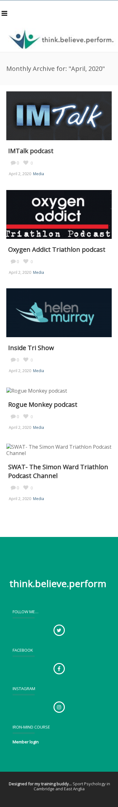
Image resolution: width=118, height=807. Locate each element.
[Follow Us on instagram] (59, 707)
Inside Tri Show (31, 347)
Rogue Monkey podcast (42, 404)
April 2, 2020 (20, 173)
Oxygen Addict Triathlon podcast (56, 249)
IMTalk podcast (30, 151)
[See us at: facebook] (59, 668)
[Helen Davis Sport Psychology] (62, 39)
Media (38, 173)
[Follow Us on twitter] (59, 630)
